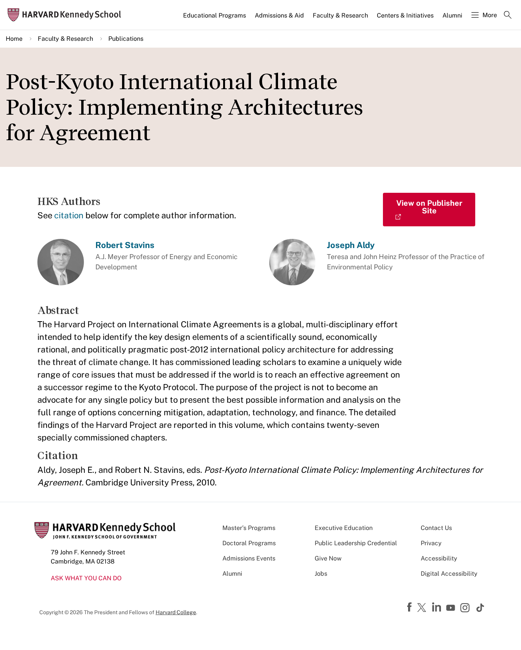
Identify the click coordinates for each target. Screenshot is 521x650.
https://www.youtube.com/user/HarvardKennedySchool (451, 608)
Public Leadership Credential (356, 543)
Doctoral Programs (249, 543)
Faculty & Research (340, 15)
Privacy (431, 543)
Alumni (452, 15)
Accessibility (439, 558)
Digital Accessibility (449, 573)
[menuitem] (215, 18)
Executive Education (344, 528)
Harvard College (176, 612)
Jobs (321, 573)
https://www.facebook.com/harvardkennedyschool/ (410, 607)
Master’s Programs (248, 528)
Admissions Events (248, 558)
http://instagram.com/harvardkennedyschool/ (466, 608)
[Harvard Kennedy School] (66, 15)
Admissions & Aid (279, 15)
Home (14, 38)
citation (69, 215)
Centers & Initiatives (405, 15)
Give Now (328, 558)
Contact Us (436, 528)
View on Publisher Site (429, 207)
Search (507, 15)
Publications (125, 38)
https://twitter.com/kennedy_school (423, 608)
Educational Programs (214, 15)
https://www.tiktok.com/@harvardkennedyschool (480, 607)
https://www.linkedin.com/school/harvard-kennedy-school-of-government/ (437, 607)
